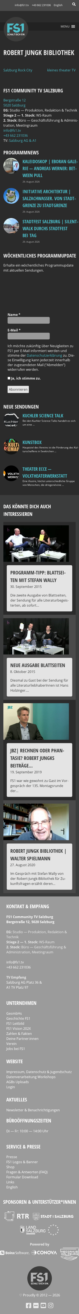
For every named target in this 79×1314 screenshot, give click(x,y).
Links (10, 1182)
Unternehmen (21, 1002)
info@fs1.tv (22, 5)
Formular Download (22, 1177)
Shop (10, 1167)
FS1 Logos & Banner (22, 1162)
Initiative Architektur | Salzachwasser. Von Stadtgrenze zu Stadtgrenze (49, 198)
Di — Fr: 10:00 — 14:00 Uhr (27, 1131)
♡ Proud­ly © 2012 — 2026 (39, 1295)
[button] (65, 26)
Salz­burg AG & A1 (22, 140)
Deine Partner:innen (22, 1038)
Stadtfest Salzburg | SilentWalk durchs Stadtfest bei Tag (50, 228)
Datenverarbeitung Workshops (31, 1077)
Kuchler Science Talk (43, 415)
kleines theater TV (61, 70)
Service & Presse (23, 1146)
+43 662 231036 (41, 5)
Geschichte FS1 (18, 1018)
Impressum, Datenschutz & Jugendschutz (39, 1072)
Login (10, 1087)
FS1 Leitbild (15, 1023)
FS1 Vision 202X (18, 1028)
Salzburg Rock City (17, 70)
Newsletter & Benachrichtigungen (33, 1110)
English (58, 5)
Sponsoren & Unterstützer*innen (39, 1201)
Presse (11, 1157)
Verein (11, 1043)
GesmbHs (14, 1013)
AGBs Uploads (17, 1082)
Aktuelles (16, 1099)
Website (14, 1061)
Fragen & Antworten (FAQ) (27, 1172)
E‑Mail (14, 330)
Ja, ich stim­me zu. (25, 378)
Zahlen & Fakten (19, 1033)
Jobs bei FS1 (15, 1048)
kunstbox (32, 442)
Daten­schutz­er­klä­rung (44, 355)
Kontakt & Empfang (27, 906)
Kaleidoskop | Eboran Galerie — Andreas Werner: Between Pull (50, 168)
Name (14, 314)
